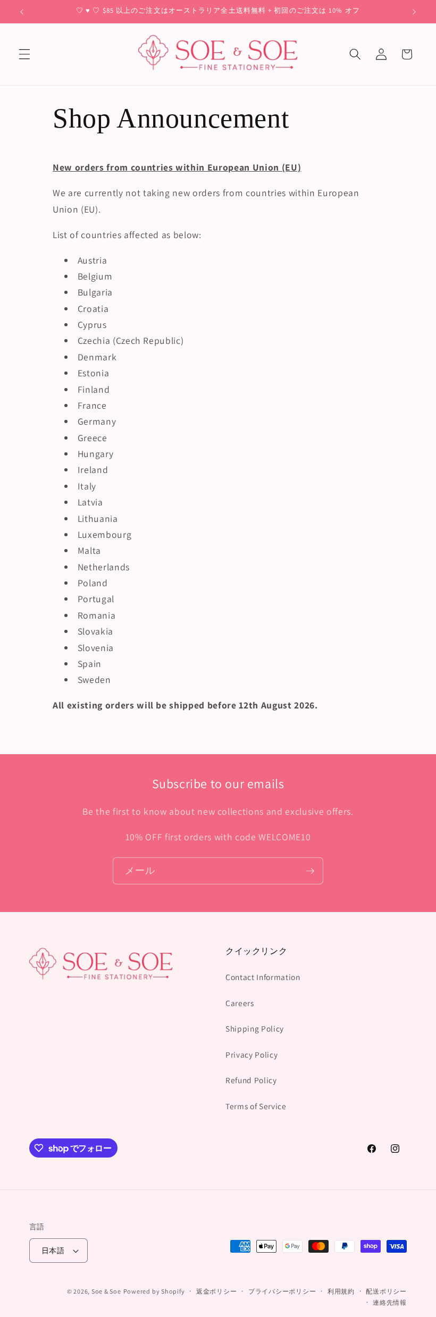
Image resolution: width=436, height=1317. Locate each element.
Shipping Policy (254, 1028)
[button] (24, 54)
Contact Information (262, 977)
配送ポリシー (386, 1291)
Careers (239, 1003)
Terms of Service (256, 1106)
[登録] (310, 871)
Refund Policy (251, 1080)
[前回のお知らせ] (21, 11)
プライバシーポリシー (282, 1291)
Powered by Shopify (154, 1291)
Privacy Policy (251, 1054)
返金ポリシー (216, 1291)
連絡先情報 (390, 1302)
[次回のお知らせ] (414, 11)
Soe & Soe (106, 1291)
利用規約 (341, 1291)
